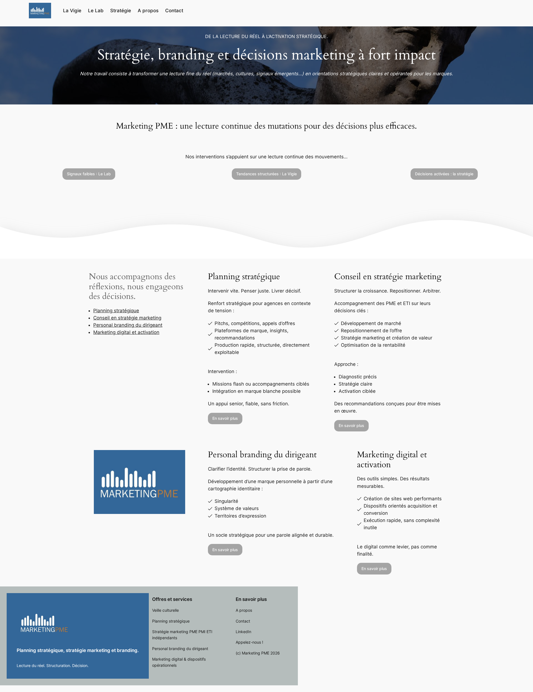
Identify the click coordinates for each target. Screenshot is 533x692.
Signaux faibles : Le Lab (89, 173)
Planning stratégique (116, 310)
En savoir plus (225, 418)
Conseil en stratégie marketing (127, 318)
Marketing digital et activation (126, 332)
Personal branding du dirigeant (127, 325)
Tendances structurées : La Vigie (266, 173)
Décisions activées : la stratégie (444, 173)
